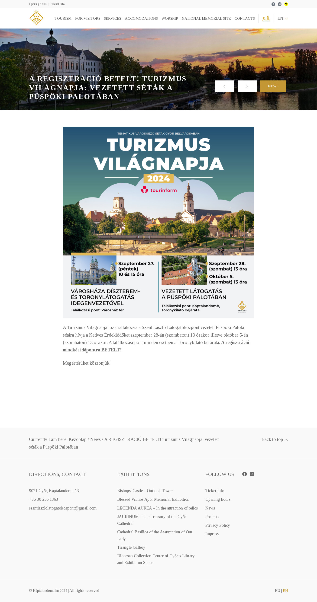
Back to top (273, 439)
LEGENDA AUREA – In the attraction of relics (157, 508)
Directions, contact (57, 474)
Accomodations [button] (141, 18)
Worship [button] (170, 18)
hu (277, 590)
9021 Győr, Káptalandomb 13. (54, 490)
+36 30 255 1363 (43, 499)
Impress (212, 534)
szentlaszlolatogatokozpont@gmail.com (63, 508)
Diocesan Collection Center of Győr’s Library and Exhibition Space (156, 559)
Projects (212, 516)
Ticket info (58, 4)
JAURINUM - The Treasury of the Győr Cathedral (151, 520)
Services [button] (112, 18)
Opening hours (37, 4)
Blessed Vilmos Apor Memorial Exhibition (153, 499)
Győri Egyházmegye (266, 18)
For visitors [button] (87, 18)
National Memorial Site (206, 18)
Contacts (245, 18)
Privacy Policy (217, 525)
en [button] (281, 18)
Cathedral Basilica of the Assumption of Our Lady (154, 535)
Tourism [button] (63, 18)
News (273, 86)
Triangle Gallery (131, 547)
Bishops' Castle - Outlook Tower (145, 490)
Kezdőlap (78, 439)
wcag (286, 4)
